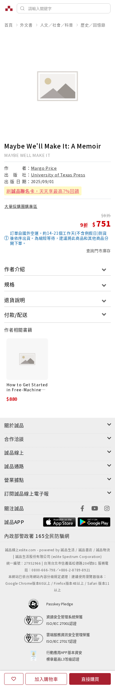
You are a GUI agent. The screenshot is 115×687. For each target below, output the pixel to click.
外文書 (26, 25)
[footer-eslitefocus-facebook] (82, 508)
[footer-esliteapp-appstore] (59, 521)
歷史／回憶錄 (93, 25)
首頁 (8, 25)
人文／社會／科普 (56, 25)
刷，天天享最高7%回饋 (42, 191)
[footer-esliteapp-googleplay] (94, 521)
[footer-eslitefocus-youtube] (95, 508)
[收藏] (13, 679)
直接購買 (90, 679)
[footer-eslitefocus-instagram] (107, 508)
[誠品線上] (8, 8)
